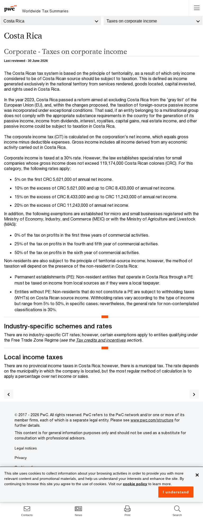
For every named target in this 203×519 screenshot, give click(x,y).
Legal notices (26, 448)
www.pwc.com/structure (152, 420)
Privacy (21, 458)
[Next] (194, 394)
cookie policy (135, 484)
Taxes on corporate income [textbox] (132, 21)
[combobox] (51, 20)
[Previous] (8, 394)
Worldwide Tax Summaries (45, 11)
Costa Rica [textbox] (13, 21)
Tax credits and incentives (101, 339)
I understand (176, 492)
